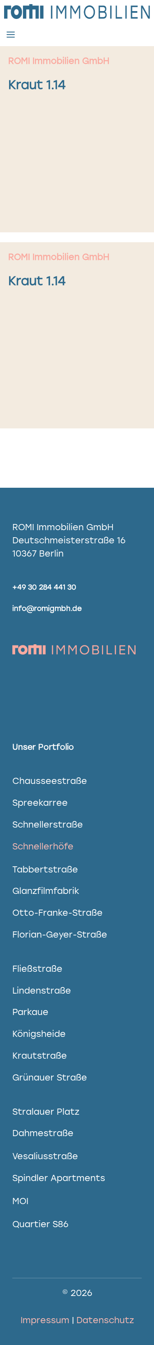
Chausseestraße (49, 781)
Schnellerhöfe (43, 846)
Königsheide (39, 1034)
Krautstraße (39, 1055)
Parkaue (30, 1012)
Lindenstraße (41, 990)
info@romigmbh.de (47, 608)
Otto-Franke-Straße (57, 913)
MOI (20, 1201)
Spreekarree (40, 803)
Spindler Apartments (58, 1178)
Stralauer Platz (45, 1111)
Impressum (45, 1320)
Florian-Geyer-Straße (59, 934)
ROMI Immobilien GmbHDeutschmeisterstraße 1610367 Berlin (69, 540)
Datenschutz (105, 1320)
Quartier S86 (40, 1224)
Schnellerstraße (47, 824)
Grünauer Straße (49, 1077)
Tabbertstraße (45, 869)
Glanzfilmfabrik (45, 891)
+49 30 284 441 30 (44, 587)
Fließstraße (37, 969)
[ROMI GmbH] (77, 11)
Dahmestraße (43, 1133)
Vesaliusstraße (45, 1156)
